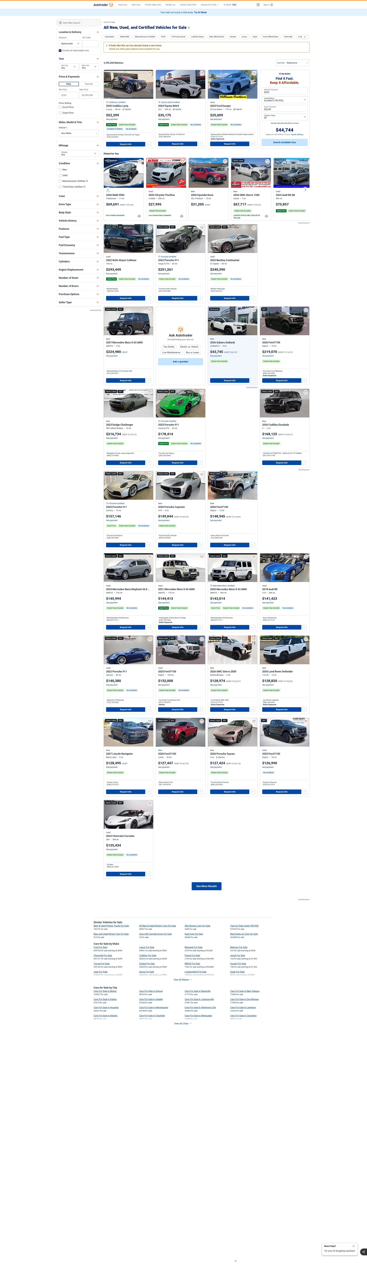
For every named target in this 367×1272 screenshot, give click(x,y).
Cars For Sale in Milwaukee (198, 1015)
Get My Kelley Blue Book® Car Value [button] (284, 123)
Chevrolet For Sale (103, 955)
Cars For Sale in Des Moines (244, 999)
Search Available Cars (284, 142)
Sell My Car (170, 5)
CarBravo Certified (117, 102)
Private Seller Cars (153, 5)
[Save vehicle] (150, 73)
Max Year (85, 65)
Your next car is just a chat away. (183, 12)
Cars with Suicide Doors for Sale (155, 934)
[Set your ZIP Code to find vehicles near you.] (189, 28)
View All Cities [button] (181, 1023)
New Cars (136, 5)
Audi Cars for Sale (194, 934)
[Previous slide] (108, 190)
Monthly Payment (271, 90)
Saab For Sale (237, 971)
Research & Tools (208, 5)
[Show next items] (304, 36)
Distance (63, 37)
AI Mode (230, 5)
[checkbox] (66, 107)
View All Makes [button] (181, 979)
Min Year (64, 65)
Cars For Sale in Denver (151, 991)
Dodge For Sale (147, 963)
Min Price (63, 89)
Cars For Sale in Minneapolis (153, 1007)
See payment (112, 119)
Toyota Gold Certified (170, 102)
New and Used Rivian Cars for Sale (111, 934)
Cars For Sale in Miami (105, 991)
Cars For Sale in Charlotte (152, 1015)
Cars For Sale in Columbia (243, 1015)
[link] (131, 129)
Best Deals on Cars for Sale (244, 934)
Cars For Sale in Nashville (197, 991)
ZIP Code (86, 37)
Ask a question (180, 361)
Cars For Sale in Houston (106, 1007)
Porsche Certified (168, 257)
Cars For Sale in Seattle (151, 999)
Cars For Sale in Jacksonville (199, 999)
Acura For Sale (146, 971)
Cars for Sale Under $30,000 (244, 925)
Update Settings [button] (297, 135)
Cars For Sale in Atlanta (105, 1015)
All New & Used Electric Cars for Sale (157, 925)
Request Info (125, 144)
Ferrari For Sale (192, 955)
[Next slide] (305, 190)
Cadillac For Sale (147, 955)
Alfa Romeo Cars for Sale (197, 925)
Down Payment (270, 107)
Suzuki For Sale (238, 963)
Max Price (83, 89)
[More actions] (148, 144)
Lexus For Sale (146, 947)
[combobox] (78, 22)
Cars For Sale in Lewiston (243, 1007)
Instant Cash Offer (188, 5)
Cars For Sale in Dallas (105, 999)
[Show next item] (252, 321)
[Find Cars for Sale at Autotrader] (104, 5)
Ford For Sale (100, 947)
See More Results (206, 886)
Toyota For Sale (102, 963)
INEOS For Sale (192, 963)
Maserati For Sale (193, 947)
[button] (258, 4)
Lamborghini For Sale (195, 971)
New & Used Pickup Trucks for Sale (111, 925)
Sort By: (281, 62)
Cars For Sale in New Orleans (244, 991)
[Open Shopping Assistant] (363, 1251)
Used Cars (122, 5)
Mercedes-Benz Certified (224, 586)
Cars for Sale (109, 22)
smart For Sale (237, 955)
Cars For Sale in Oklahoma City (200, 1007)
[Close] (353, 1246)
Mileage (64, 152)
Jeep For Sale (100, 971)
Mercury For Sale (238, 947)
